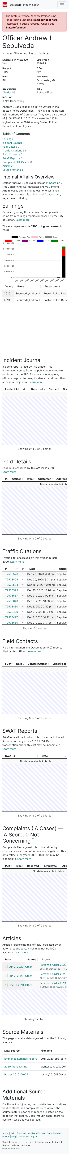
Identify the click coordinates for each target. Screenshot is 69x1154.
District (53, 389)
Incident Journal (13, 142)
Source (31, 959)
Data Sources (23, 1133)
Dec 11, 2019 (16, 985)
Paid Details (10, 146)
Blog (13, 1136)
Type (29, 478)
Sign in (34, 1136)
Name (20, 286)
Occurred (37, 389)
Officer (16, 478)
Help (12, 1133)
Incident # (11, 389)
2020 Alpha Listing (15, 1066)
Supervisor (59, 663)
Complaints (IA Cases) (17, 162)
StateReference (16, 27)
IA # (7, 865)
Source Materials (12, 169)
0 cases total (52, 194)
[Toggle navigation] (61, 4)
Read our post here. (45, 19)
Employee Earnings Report (20, 1058)
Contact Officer (37, 663)
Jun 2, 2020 (16, 966)
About (5, 1133)
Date (32, 568)
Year (8, 286)
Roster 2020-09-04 (16, 1074)
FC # (8, 663)
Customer (44, 478)
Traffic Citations (14, 150)
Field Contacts (12, 154)
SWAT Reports (12, 158)
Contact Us (23, 1136)
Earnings (7, 139)
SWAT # (10, 755)
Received (33, 865)
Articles (8, 166)
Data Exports (38, 1133)
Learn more (23, 219)
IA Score (51, 182)
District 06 (8, 92)
